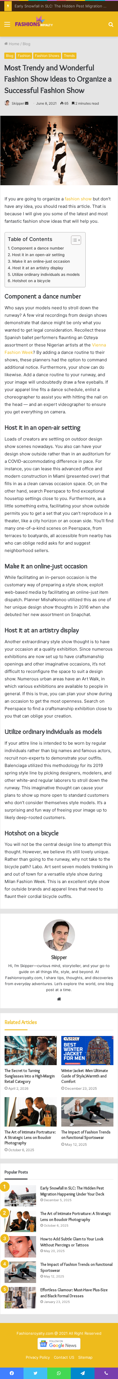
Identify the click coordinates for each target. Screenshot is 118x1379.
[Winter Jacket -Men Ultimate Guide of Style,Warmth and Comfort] (87, 1050)
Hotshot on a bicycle (31, 280)
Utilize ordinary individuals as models (46, 274)
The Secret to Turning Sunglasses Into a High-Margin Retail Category (30, 1076)
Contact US (64, 1357)
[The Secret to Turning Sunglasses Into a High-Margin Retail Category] (31, 1050)
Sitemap (85, 1357)
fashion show (78, 199)
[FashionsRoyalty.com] (34, 24)
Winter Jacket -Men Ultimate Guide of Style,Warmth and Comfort (84, 1076)
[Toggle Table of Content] (73, 240)
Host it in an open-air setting (38, 254)
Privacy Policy (38, 1357)
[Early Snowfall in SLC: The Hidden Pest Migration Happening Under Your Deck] (20, 1196)
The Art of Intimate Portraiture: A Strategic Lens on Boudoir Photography (30, 1137)
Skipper (18, 103)
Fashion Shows (47, 55)
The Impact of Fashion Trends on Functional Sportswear (86, 1134)
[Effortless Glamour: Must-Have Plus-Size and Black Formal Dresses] (20, 1297)
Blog (26, 43)
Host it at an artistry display (37, 268)
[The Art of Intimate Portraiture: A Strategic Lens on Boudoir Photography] (31, 1112)
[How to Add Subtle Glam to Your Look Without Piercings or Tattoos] (20, 1247)
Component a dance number (37, 248)
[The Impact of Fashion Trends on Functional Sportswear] (87, 1112)
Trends (69, 55)
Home (13, 43)
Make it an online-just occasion (41, 261)
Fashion (24, 55)
